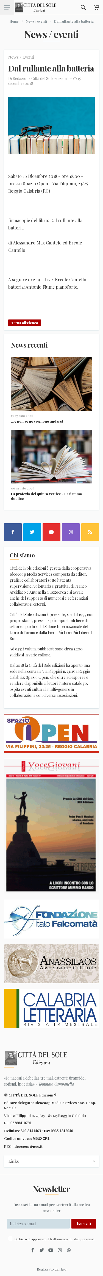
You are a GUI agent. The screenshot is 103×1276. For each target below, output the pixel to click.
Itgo (62, 1269)
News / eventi (36, 21)
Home (14, 21)
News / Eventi (21, 57)
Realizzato (45, 1269)
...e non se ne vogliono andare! (37, 421)
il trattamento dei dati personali (71, 1239)
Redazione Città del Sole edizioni (40, 78)
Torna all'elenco (24, 323)
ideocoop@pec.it (28, 1146)
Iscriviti (84, 1223)
